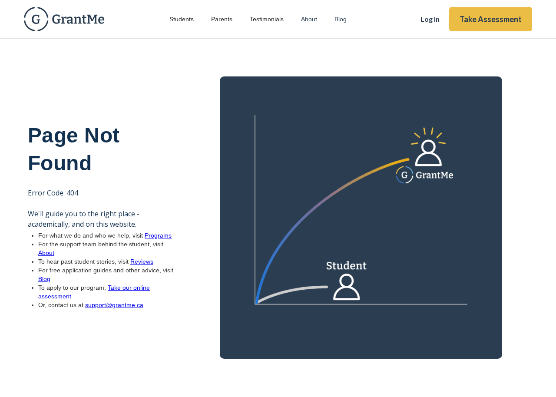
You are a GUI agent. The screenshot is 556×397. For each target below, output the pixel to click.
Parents (221, 19)
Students (181, 19)
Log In (430, 19)
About (309, 19)
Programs (158, 235)
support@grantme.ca (114, 304)
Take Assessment (491, 19)
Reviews (141, 261)
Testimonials (267, 19)
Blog (340, 19)
